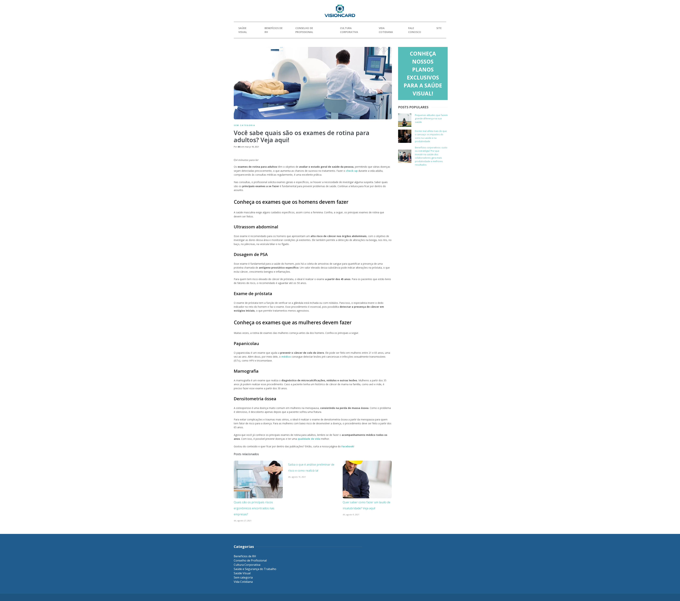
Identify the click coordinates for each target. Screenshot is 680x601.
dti (239, 146)
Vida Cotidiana (386, 30)
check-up (352, 170)
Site (439, 28)
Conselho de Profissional (304, 30)
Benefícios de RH (274, 30)
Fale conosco (414, 30)
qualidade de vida (309, 438)
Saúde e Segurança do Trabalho (255, 569)
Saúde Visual (242, 30)
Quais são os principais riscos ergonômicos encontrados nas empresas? (254, 508)
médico (286, 356)
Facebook (347, 446)
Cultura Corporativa (349, 30)
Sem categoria (244, 125)
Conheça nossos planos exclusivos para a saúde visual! (423, 73)
